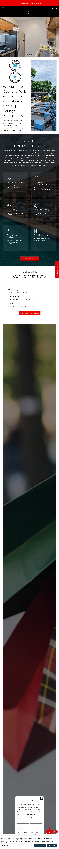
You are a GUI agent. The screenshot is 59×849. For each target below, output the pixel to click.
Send (20, 829)
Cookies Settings (7, 845)
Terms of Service (35, 835)
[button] (29, 3)
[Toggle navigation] (3, 8)
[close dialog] (42, 798)
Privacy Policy (21, 835)
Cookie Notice (6, 842)
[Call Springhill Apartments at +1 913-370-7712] (56, 8)
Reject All (52, 845)
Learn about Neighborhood (29, 313)
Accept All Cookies (40, 845)
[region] (29, 842)
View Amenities (29, 258)
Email (20, 825)
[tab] (27, 54)
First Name (21, 822)
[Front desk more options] (56, 831)
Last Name (34, 822)
